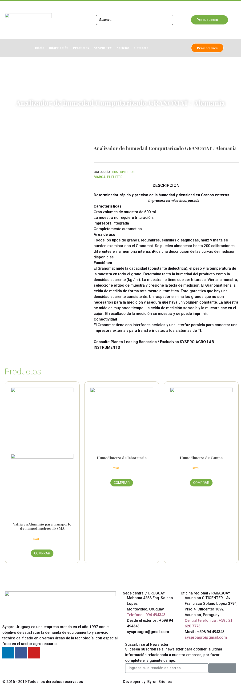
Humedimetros (79, 109)
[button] (209, 19)
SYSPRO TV (103, 48)
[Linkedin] (8, 652)
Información (58, 48)
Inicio (39, 48)
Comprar (42, 553)
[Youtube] (34, 652)
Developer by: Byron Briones (147, 681)
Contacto (141, 48)
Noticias (122, 48)
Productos (81, 48)
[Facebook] (21, 652)
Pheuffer (115, 177)
